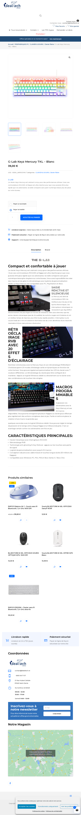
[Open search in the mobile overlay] (40, 16)
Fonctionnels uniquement (48, 806)
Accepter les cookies (27, 806)
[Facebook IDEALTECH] (78, 21)
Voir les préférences (69, 806)
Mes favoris (59, 26)
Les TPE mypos (48, 30)
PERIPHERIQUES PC (22, 44)
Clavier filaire (49, 44)
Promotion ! (40, 34)
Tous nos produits (18, 30)
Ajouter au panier (31, 217)
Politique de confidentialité (54, 811)
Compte (33, 30)
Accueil (10, 44)
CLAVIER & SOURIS (36, 44)
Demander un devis (64, 30)
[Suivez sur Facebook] (10, 783)
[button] (69, 57)
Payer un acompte (19, 204)
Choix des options (26, 520)
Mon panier (73, 26)
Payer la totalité (18, 209)
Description (36, 250)
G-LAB (10, 180)
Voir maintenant (55, 39)
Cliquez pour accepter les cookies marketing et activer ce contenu (40, 753)
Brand (47, 250)
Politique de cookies (38, 811)
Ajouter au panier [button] (60, 520)
